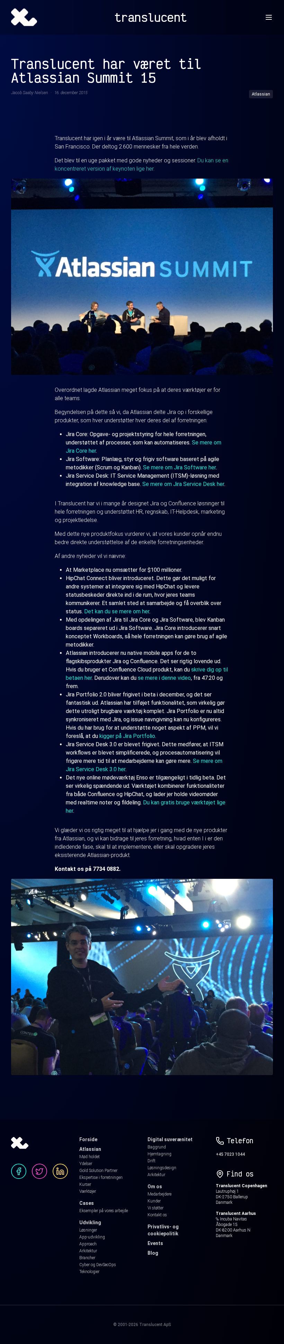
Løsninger (88, 1230)
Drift (152, 1160)
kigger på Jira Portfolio (127, 736)
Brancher (87, 1257)
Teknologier (89, 1271)
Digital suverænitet (170, 1139)
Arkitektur (88, 1250)
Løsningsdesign (162, 1167)
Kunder (154, 1201)
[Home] (24, 17)
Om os (155, 1186)
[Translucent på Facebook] (18, 1171)
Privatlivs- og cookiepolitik (163, 1230)
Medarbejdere (159, 1194)
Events (155, 1243)
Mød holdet (89, 1156)
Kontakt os (157, 1214)
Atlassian (90, 1149)
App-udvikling (92, 1237)
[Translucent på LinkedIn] (60, 1171)
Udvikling (90, 1222)
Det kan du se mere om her (116, 611)
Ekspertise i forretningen (101, 1177)
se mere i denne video (164, 678)
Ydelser (85, 1163)
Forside (88, 1139)
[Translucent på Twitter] (39, 1171)
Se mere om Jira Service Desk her (183, 484)
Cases (86, 1203)
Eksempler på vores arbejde (103, 1210)
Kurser (85, 1184)
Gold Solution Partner (98, 1170)
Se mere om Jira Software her (179, 467)
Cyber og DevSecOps (97, 1264)
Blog (153, 1253)
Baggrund (157, 1147)
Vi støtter (155, 1208)
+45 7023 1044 (230, 1154)
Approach (88, 1244)
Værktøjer (87, 1191)
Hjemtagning (159, 1154)
